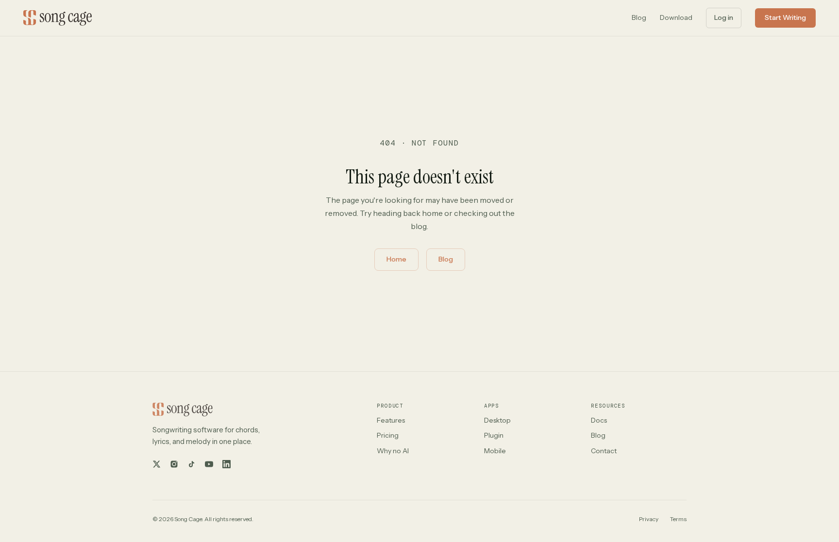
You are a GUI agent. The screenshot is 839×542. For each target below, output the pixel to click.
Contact (604, 450)
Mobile (495, 450)
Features (391, 420)
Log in (723, 17)
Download (676, 17)
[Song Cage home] (57, 18)
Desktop (497, 420)
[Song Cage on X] (156, 464)
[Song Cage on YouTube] (209, 464)
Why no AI (393, 450)
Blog (639, 17)
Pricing (388, 435)
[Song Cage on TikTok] (191, 464)
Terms (678, 519)
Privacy (648, 519)
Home (396, 259)
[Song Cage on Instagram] (174, 464)
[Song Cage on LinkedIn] (226, 464)
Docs (599, 420)
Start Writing (785, 17)
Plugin (493, 435)
